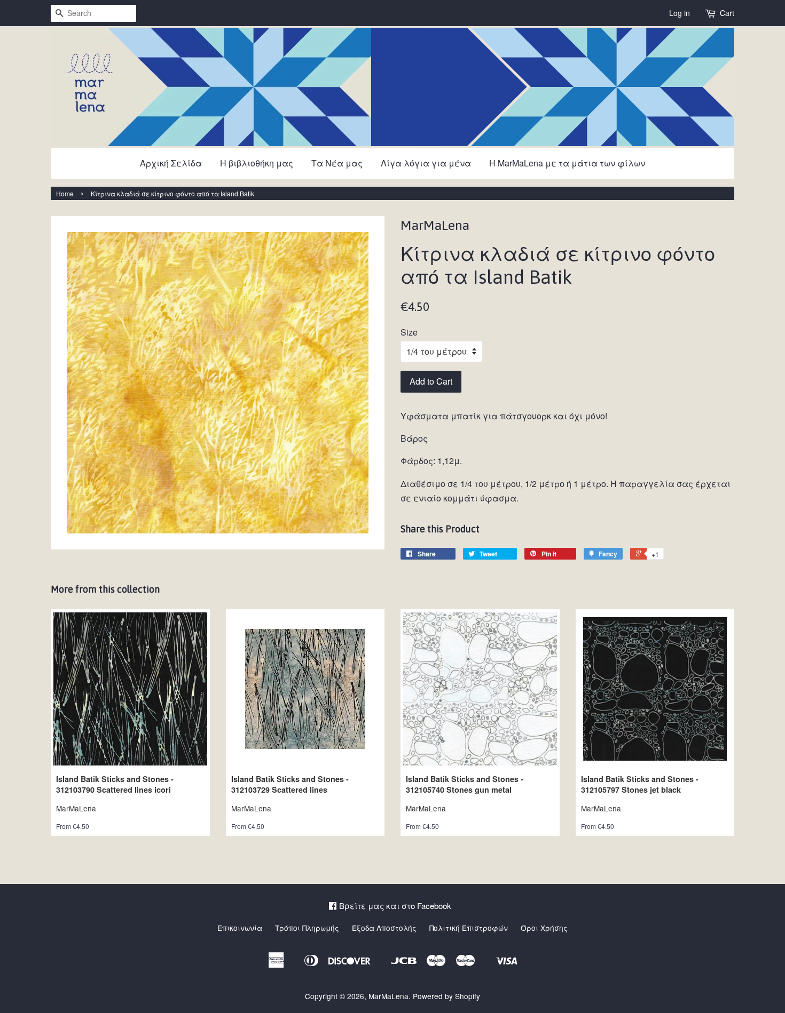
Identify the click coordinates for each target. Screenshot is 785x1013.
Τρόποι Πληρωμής (307, 927)
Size (409, 332)
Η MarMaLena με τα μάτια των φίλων (567, 163)
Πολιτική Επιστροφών (468, 927)
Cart (727, 12)
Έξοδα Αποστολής (384, 927)
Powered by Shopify (446, 996)
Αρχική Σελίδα (171, 163)
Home (65, 193)
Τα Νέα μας (337, 163)
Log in (679, 12)
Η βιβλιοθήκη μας (256, 163)
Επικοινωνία (239, 927)
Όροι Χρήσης (544, 927)
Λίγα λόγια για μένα (426, 163)
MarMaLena (388, 996)
